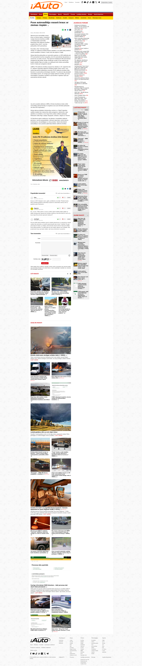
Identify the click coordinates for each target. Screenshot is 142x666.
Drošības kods (37, 259)
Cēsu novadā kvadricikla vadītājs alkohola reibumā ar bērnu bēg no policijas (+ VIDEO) (61, 553)
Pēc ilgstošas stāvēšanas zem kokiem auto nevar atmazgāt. (81, 61)
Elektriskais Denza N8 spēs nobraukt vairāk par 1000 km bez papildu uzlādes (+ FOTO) (40, 611)
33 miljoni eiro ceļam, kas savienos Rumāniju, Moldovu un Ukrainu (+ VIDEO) (83, 237)
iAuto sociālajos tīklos (81, 95)
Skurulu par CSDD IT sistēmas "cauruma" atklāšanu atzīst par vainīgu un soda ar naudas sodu (40, 532)
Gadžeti (93, 652)
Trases (103, 650)
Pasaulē (71, 641)
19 (31, 456)
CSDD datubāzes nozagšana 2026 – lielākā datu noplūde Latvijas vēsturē (81, 44)
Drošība (82, 640)
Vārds (39, 238)
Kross (103, 641)
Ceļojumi (82, 649)
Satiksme (82, 646)
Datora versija (33, 650)
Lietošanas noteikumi (50, 644)
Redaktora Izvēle (73, 655)
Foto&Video (93, 649)
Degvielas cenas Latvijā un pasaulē (81, 49)
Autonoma (61, 643)
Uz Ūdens (72, 647)
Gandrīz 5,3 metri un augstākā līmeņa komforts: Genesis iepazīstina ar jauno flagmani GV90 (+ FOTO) (49, 508)
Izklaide (71, 643)
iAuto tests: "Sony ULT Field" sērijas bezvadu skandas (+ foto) (61, 629)
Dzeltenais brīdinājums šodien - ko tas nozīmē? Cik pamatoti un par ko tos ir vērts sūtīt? (82, 27)
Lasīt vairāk (34, 360)
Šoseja (103, 643)
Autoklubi (82, 652)
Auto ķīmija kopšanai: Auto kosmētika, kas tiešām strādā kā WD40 (81, 35)
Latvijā (71, 640)
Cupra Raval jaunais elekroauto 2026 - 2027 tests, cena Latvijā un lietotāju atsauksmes (81, 99)
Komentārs (37, 242)
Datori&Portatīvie (94, 643)
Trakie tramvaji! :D (81, 102)
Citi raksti (35, 274)
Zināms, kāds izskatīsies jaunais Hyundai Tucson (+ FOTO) (82, 191)
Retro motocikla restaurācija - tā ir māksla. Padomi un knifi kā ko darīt (82, 40)
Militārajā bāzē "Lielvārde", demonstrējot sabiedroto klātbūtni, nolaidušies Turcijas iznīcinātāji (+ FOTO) (83, 246)
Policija (82, 643)
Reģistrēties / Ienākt (106, 2)
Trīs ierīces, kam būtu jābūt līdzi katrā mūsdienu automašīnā (39, 552)
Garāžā (82, 647)
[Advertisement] (101, 45)
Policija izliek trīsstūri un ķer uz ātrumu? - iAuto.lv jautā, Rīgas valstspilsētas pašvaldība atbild (39, 453)
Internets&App (94, 646)
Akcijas (93, 657)
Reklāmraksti (72, 653)
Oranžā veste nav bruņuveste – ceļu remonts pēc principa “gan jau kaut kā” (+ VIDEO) (36, 309)
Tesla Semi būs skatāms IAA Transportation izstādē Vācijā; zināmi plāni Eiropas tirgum (39, 378)
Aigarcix (36, 208)
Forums (72, 657)
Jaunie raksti (79, 215)
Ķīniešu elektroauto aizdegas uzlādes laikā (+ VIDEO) (48, 355)
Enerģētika (93, 640)
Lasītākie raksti (80, 107)
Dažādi (92, 653)
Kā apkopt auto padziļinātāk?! (79, 31)
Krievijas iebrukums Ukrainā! (80, 75)
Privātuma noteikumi (35, 647)
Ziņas (71, 638)
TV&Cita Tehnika (94, 650)
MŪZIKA (78, 64)
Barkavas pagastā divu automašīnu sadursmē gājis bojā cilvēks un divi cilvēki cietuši (83, 266)
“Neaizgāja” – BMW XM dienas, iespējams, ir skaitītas (39, 473)
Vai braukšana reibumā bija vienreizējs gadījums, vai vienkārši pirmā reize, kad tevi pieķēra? (64, 310)
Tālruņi (92, 641)
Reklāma (71, 2)
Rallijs (103, 640)
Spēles (92, 647)
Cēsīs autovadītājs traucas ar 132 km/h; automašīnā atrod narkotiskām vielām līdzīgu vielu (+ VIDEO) (61, 474)
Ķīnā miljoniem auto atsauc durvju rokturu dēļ (83, 278)
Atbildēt (68, 197)
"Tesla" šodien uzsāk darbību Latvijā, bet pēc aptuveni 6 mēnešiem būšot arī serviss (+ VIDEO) (60, 454)
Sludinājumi (62, 638)
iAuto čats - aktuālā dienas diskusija (81, 93)
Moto (71, 644)
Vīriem (82, 638)
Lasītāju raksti (83, 663)
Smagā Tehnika (73, 649)
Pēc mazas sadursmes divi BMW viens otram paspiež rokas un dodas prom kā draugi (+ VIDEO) (61, 532)
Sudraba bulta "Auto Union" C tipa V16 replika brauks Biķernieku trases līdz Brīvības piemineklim (82, 68)
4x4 (103, 644)
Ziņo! (66, 2)
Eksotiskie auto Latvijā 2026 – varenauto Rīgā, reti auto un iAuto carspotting (82, 53)
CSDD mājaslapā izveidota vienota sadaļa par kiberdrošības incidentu (61, 398)
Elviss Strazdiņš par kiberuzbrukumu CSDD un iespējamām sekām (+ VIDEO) (60, 611)
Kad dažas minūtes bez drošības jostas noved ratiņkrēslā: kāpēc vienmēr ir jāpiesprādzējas (40, 293)
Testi (71, 652)
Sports (104, 638)
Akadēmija (83, 644)
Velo (70, 646)
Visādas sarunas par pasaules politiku (81, 72)
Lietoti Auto (61, 640)
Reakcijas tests (84, 655)
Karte (82, 653)
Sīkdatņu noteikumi (46, 647)
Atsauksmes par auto (85, 659)
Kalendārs (104, 652)
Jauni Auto (61, 641)
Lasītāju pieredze (85, 657)
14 (47, 552)
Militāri (82, 650)
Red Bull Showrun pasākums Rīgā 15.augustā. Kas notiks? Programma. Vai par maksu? (82, 88)
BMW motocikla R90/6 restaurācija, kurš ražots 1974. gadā (81, 57)
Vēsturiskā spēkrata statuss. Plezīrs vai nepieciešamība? (82, 79)
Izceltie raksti (36, 323)
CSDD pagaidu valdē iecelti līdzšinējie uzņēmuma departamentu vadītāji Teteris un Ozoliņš (83, 294)
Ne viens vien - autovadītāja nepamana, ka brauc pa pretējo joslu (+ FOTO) (60, 293)
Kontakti (77, 2)
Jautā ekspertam (106, 657)
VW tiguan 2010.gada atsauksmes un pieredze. (81, 84)
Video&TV (61, 657)
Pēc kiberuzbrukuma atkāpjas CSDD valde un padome (39, 629)
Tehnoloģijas (94, 638)
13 (35, 311)
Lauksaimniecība (73, 650)
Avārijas (82, 641)
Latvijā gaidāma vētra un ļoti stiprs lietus (44, 432)
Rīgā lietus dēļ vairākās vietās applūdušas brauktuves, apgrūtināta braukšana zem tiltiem (40, 398)
